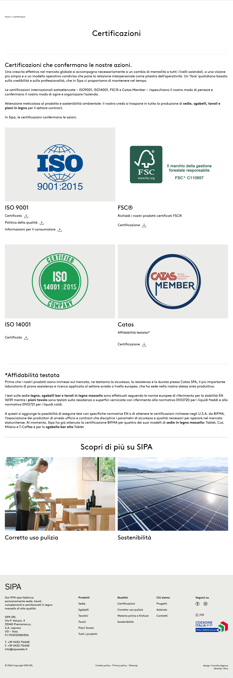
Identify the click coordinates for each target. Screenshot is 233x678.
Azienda (161, 609)
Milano (10, 427)
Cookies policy (102, 665)
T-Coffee (26, 427)
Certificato (13, 216)
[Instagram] (205, 604)
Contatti (162, 615)
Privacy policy (119, 665)
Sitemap (133, 665)
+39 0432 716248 (19, 642)
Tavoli (82, 621)
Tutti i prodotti (87, 634)
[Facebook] (197, 604)
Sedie (81, 603)
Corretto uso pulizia (130, 609)
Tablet (211, 422)
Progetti (161, 603)
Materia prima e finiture (133, 615)
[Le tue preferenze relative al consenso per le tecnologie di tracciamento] (231, 676)
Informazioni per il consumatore (30, 229)
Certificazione (129, 225)
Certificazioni (126, 603)
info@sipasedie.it (16, 649)
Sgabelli (83, 609)
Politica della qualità (21, 222)
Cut (220, 422)
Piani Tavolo (86, 628)
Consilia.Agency (219, 665)
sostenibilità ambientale (81, 103)
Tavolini (83, 615)
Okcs (225, 668)
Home (7, 17)
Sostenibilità (125, 621)
